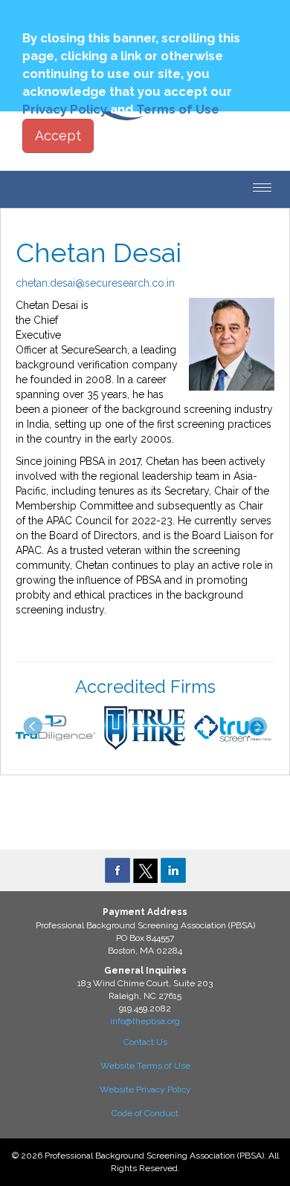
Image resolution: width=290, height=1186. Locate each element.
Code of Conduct (145, 1113)
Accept (58, 135)
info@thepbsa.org (145, 1021)
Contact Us (145, 1042)
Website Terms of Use (145, 1065)
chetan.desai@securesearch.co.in (95, 283)
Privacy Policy (64, 109)
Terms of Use (177, 109)
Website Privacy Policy (145, 1089)
